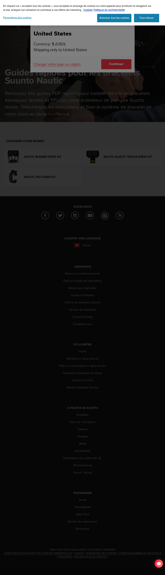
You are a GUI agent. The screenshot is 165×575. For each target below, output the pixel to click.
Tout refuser (146, 17)
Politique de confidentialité (109, 10)
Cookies (88, 10)
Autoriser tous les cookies (114, 17)
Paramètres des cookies (17, 17)
